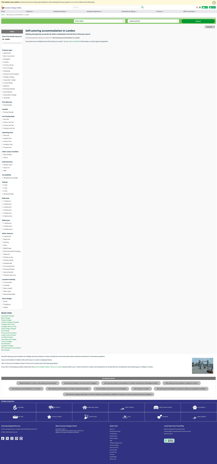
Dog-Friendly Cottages (8, 329)
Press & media (113, 450)
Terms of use (113, 459)
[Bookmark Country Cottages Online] (200, 7)
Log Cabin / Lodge (9, 80)
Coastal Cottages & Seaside (10, 322)
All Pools (6, 135)
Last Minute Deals (7, 337)
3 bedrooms (7, 207)
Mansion (6, 86)
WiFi (4, 171)
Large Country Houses (8, 335)
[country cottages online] (11, 7)
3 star (5, 191)
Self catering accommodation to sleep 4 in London (181, 383)
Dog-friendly (7, 105)
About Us (112, 429)
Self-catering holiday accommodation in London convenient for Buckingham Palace (131, 383)
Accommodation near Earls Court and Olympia (111, 389)
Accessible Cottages (7, 316)
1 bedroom (7, 201)
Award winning (8, 194)
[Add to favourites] (197, 8)
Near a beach (7, 288)
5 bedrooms (7, 213)
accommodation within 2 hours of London (48, 367)
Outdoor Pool (7, 144)
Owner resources (114, 447)
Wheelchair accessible (10, 178)
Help (111, 440)
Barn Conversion (9, 56)
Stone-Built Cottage (9, 95)
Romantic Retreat (9, 89)
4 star (5, 188)
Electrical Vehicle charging (11, 251)
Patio (5, 245)
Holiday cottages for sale (116, 443)
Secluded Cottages (7, 346)
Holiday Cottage (8, 77)
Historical (6, 254)
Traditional (7, 304)
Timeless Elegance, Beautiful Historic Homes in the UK (177, 431)
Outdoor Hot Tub (9, 128)
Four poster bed (8, 266)
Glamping (6, 71)
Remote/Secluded (9, 294)
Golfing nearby (8, 260)
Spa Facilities (7, 154)
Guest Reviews (113, 436)
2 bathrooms (7, 226)
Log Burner (7, 236)
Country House (8, 65)
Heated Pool (7, 138)
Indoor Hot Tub (8, 122)
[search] (142, 7)
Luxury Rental (8, 83)
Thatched (6, 98)
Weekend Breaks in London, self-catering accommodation (37, 383)
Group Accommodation (11, 74)
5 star (5, 185)
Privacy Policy (113, 452)
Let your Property (114, 445)
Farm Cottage (8, 68)
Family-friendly (8, 112)
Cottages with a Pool (8, 324)
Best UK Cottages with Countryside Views (174, 429)
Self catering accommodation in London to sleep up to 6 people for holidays (181, 389)
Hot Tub (6, 119)
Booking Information (115, 431)
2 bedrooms (7, 204)
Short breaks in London (141, 389)
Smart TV (6, 168)
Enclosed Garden (9, 269)
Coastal (5, 62)
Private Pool (7, 147)
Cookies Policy (113, 433)
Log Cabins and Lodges (8, 339)
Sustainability (113, 456)
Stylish (5, 307)
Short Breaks (5, 350)
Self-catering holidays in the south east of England (80, 383)
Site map (112, 454)
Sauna (5, 157)
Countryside (7, 282)
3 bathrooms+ (8, 229)
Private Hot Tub (8, 125)
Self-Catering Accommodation (11, 348)
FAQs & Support (114, 438)
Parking (6, 242)
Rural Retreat (7, 92)
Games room (7, 165)
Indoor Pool (7, 141)
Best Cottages (5, 318)
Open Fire (6, 239)
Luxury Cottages (6, 341)
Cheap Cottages (6, 320)
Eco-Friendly (5, 331)
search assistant (74, 41)
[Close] (214, 2)
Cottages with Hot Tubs (8, 326)
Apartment (7, 53)
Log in (213, 7)
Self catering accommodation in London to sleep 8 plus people (68, 389)
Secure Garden (8, 272)
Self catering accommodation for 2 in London (26, 389)
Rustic (5, 301)
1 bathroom (7, 223)
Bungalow (6, 59)
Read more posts (168, 433)
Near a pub (7, 291)
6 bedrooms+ (7, 216)
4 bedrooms (7, 210)
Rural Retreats (5, 344)
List (206, 7)
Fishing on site (8, 257)
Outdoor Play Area (9, 275)
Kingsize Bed (7, 263)
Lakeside (6, 285)
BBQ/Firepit (7, 248)
